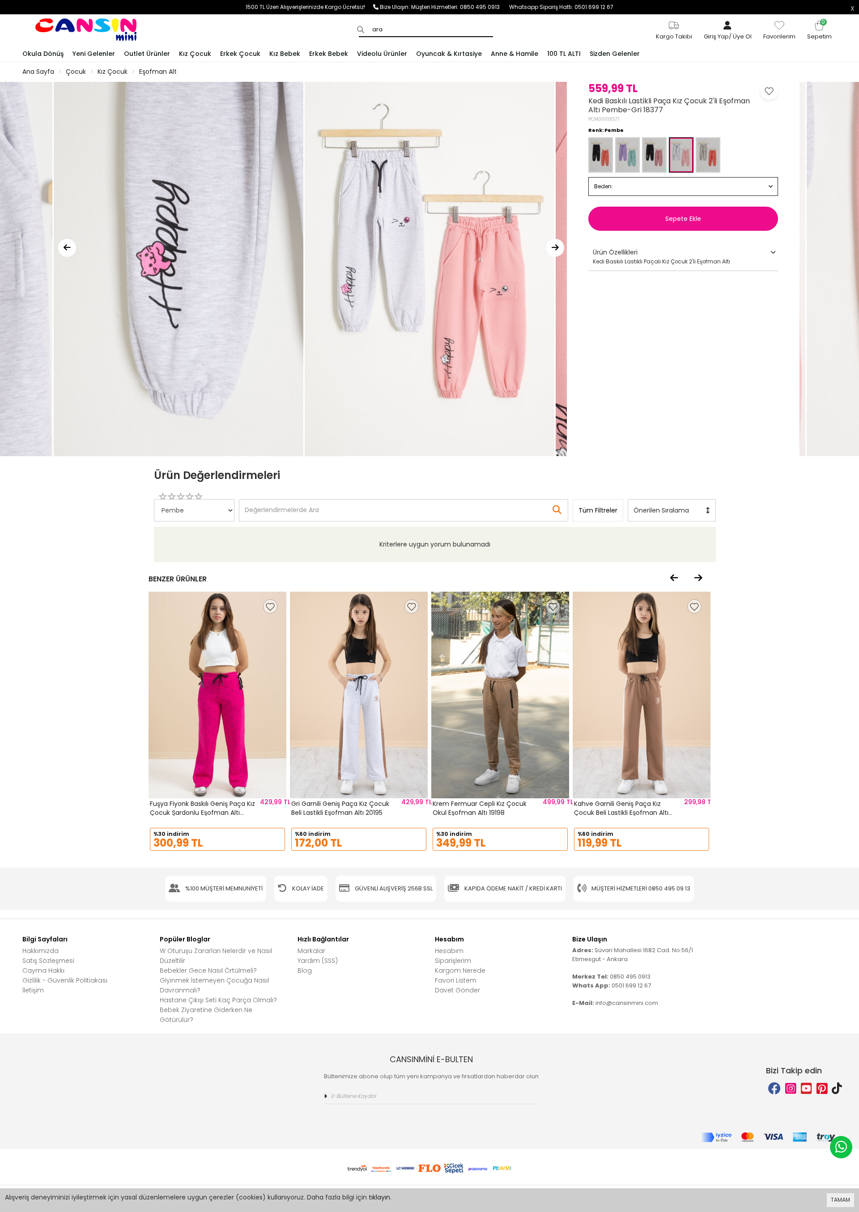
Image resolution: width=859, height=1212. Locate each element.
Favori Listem (455, 980)
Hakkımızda (40, 950)
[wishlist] (270, 606)
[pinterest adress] (822, 1088)
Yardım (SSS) (318, 960)
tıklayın (379, 1197)
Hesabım (449, 950)
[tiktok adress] (837, 1088)
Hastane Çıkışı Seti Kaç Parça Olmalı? (218, 1000)
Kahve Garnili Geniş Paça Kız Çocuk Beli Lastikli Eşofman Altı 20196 (621, 812)
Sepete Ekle (683, 218)
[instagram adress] (790, 1088)
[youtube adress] (806, 1088)
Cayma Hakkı (43, 970)
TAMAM (840, 1200)
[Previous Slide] (67, 247)
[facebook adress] (774, 1088)
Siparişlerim (453, 960)
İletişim (33, 990)
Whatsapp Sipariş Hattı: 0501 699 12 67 (561, 7)
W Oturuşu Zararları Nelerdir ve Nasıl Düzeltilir (216, 955)
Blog (305, 970)
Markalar (311, 950)
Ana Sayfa (38, 71)
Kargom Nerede (460, 970)
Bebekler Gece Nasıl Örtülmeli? (208, 970)
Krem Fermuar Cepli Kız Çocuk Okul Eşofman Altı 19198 (480, 808)
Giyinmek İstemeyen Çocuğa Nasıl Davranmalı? (214, 985)
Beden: (603, 186)
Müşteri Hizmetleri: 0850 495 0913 (460, 7)
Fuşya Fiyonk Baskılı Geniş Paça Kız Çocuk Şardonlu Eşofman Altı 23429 (202, 812)
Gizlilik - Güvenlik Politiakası (64, 980)
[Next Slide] (555, 247)
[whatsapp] (841, 1147)
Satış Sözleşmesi (48, 960)
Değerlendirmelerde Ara (281, 505)
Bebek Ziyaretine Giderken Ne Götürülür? (206, 1014)
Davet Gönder (457, 990)
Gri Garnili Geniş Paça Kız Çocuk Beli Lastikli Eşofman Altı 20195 (340, 808)
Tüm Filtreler (597, 510)
